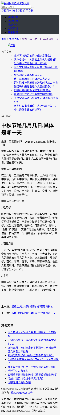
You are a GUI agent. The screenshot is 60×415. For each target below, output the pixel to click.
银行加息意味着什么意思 (28, 75)
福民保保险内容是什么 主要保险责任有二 (35, 313)
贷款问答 (13, 24)
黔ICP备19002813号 (22, 392)
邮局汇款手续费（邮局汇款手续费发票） (31, 355)
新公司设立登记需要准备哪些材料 (33, 94)
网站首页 (13, 17)
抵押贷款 (17, 10)
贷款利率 (6, 10)
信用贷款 (28, 10)
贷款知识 (13, 21)
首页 (3, 39)
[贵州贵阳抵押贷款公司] (15, 3)
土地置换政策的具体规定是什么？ (33, 55)
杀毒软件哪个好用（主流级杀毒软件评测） (32, 367)
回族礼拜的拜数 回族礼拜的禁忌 (32, 90)
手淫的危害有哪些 (18, 371)
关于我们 (13, 32)
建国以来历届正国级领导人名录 (32, 78)
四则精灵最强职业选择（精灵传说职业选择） (33, 374)
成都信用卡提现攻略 (19, 382)
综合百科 (13, 28)
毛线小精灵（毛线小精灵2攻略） (26, 378)
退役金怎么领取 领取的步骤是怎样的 (32, 306)
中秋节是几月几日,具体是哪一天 (40, 39)
